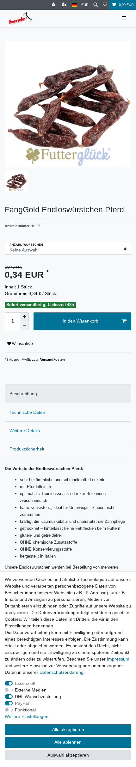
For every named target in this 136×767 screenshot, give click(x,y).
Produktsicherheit (26, 448)
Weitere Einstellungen (26, 716)
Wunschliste (22, 343)
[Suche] (96, 5)
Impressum (118, 658)
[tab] (68, 393)
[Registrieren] (64, 5)
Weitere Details (24, 430)
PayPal (22, 703)
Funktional (25, 709)
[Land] (74, 5)
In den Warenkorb (80, 320)
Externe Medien (30, 689)
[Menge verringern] (24, 325)
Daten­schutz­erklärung (61, 672)
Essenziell (25, 683)
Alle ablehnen (68, 742)
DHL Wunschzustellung (38, 696)
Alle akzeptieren (68, 729)
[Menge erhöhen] (24, 316)
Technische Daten (27, 412)
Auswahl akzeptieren (68, 755)
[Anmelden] (54, 5)
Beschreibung (23, 393)
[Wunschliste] (105, 5)
